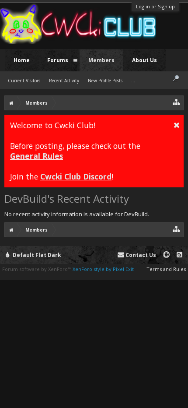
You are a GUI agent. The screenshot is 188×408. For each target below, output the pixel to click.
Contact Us (140, 255)
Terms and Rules (166, 269)
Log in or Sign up (155, 6)
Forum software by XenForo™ (37, 269)
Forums (57, 60)
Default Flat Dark (36, 255)
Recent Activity (64, 80)
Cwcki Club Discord (75, 176)
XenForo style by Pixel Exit (103, 269)
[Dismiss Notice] (176, 124)
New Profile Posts (105, 80)
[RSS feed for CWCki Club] (179, 255)
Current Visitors (24, 80)
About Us (144, 60)
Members (101, 60)
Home (22, 60)
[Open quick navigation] (176, 102)
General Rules (36, 156)
